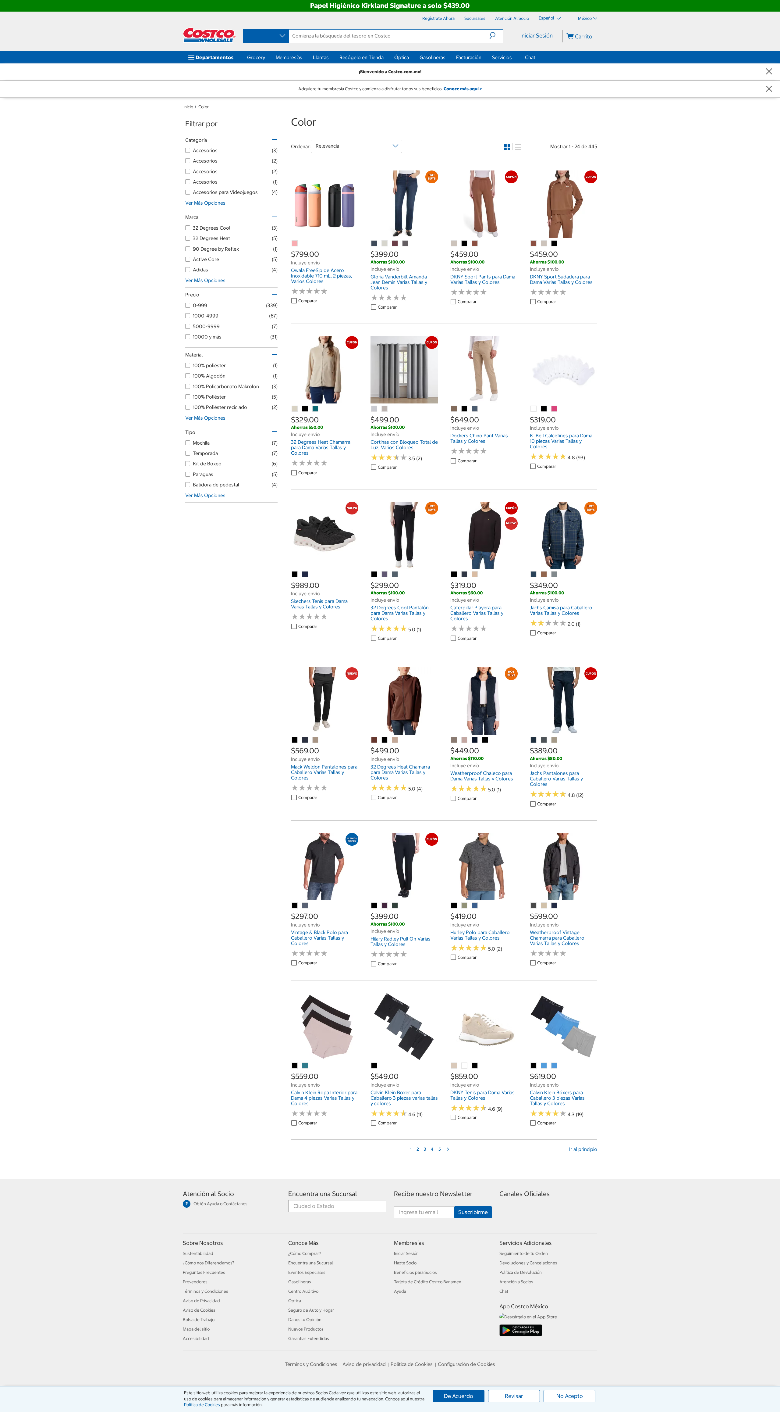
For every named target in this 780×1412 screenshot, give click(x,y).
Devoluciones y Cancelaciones (528, 1263)
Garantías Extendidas (308, 1338)
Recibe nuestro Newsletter (433, 1194)
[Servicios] (513, 57)
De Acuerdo (458, 1395)
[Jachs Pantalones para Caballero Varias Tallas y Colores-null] (534, 740)
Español (547, 18)
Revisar (514, 1395)
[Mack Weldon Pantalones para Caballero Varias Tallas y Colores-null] (305, 740)
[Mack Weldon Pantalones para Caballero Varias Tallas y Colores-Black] (295, 740)
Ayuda (400, 1291)
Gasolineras (432, 57)
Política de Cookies (202, 1404)
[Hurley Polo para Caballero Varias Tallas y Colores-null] (465, 906)
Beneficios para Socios (415, 1272)
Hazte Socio (405, 1263)
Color (203, 106)
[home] (209, 35)
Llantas (321, 57)
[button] (496, 36)
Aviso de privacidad (364, 1364)
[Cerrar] (769, 71)
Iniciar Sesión (536, 35)
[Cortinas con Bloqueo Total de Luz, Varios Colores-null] (374, 409)
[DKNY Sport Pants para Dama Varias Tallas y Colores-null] (454, 244)
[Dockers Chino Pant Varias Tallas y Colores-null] (454, 409)
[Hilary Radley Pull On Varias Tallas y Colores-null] (385, 906)
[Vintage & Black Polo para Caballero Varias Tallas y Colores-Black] (295, 906)
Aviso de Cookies (199, 1310)
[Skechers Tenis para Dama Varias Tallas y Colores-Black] (295, 575)
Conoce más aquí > (463, 88)
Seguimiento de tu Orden (523, 1253)
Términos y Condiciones (205, 1291)
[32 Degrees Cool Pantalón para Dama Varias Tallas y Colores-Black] (374, 575)
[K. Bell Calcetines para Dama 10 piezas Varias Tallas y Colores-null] (534, 409)
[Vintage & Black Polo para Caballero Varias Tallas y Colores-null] (305, 906)
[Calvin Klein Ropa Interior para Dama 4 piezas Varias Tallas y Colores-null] (305, 1066)
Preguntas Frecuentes (204, 1272)
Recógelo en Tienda (361, 57)
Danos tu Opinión (304, 1319)
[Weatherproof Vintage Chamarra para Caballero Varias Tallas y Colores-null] (534, 906)
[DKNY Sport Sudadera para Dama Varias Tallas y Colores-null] (534, 244)
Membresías (289, 57)
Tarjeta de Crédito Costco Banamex (427, 1282)
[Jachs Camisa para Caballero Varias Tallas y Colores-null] (534, 575)
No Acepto (569, 1395)
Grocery (256, 57)
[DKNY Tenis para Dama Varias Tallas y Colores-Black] (475, 1066)
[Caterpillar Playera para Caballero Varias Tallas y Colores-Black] (454, 575)
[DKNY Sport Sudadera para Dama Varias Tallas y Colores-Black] (554, 244)
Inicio (188, 106)
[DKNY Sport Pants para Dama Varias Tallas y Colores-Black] (465, 244)
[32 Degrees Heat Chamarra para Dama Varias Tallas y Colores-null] (295, 409)
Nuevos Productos (306, 1329)
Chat (530, 57)
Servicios (502, 57)
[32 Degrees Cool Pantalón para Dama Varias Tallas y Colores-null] (385, 575)
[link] (324, 235)
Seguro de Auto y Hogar (311, 1310)
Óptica (401, 57)
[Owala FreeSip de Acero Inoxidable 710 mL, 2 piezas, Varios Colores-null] (295, 244)
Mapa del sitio (196, 1329)
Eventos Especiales (306, 1272)
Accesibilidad (196, 1338)
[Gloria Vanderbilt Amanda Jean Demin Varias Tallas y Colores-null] (374, 244)
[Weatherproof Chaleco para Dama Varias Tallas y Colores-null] (454, 740)
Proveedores (195, 1282)
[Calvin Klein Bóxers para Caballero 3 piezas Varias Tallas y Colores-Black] (534, 1066)
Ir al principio (583, 1149)
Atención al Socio (208, 1194)
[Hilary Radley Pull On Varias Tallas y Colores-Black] (374, 906)
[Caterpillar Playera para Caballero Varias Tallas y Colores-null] (465, 575)
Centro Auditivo (303, 1291)
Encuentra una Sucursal (322, 1194)
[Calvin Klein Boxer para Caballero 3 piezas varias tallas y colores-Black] (374, 1066)
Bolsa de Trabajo (198, 1319)
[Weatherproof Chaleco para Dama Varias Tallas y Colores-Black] (485, 740)
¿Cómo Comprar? (304, 1253)
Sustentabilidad (198, 1253)
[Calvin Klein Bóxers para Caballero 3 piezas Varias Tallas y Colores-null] (544, 1066)
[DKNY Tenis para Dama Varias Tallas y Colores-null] (454, 1066)
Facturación (468, 57)
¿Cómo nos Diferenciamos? (208, 1263)
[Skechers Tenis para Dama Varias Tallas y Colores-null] (305, 575)
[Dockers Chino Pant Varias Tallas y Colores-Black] (465, 409)
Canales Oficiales (524, 1194)
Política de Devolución (520, 1272)
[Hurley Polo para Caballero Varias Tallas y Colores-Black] (454, 906)
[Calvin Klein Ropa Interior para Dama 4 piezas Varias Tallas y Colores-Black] (295, 1066)
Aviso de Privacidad (201, 1300)
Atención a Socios (516, 1282)
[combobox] (265, 36)
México (585, 18)
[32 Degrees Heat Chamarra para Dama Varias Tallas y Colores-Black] (305, 409)
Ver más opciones (205, 203)
